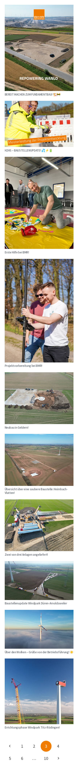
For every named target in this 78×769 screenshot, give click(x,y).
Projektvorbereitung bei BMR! (23, 366)
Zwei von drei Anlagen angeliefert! (26, 555)
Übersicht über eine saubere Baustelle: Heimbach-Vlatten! (36, 491)
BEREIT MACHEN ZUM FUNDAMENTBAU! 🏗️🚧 (32, 94)
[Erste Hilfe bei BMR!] (39, 159)
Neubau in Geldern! (16, 428)
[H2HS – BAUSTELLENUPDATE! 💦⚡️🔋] (39, 103)
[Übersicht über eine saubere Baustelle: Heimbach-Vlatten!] (39, 436)
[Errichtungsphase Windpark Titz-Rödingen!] (39, 661)
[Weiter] (58, 758)
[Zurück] (10, 746)
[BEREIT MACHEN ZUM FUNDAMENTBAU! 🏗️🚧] (39, 7)
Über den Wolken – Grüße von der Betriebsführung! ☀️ (39, 652)
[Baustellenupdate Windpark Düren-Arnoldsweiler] (39, 564)
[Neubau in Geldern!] (39, 375)
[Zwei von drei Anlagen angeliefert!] (39, 502)
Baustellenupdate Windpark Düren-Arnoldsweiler (36, 603)
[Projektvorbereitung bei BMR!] (39, 261)
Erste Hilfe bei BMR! (17, 252)
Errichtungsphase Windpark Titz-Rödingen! (32, 727)
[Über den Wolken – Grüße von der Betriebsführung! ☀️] (39, 612)
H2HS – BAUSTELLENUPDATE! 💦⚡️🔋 (29, 150)
